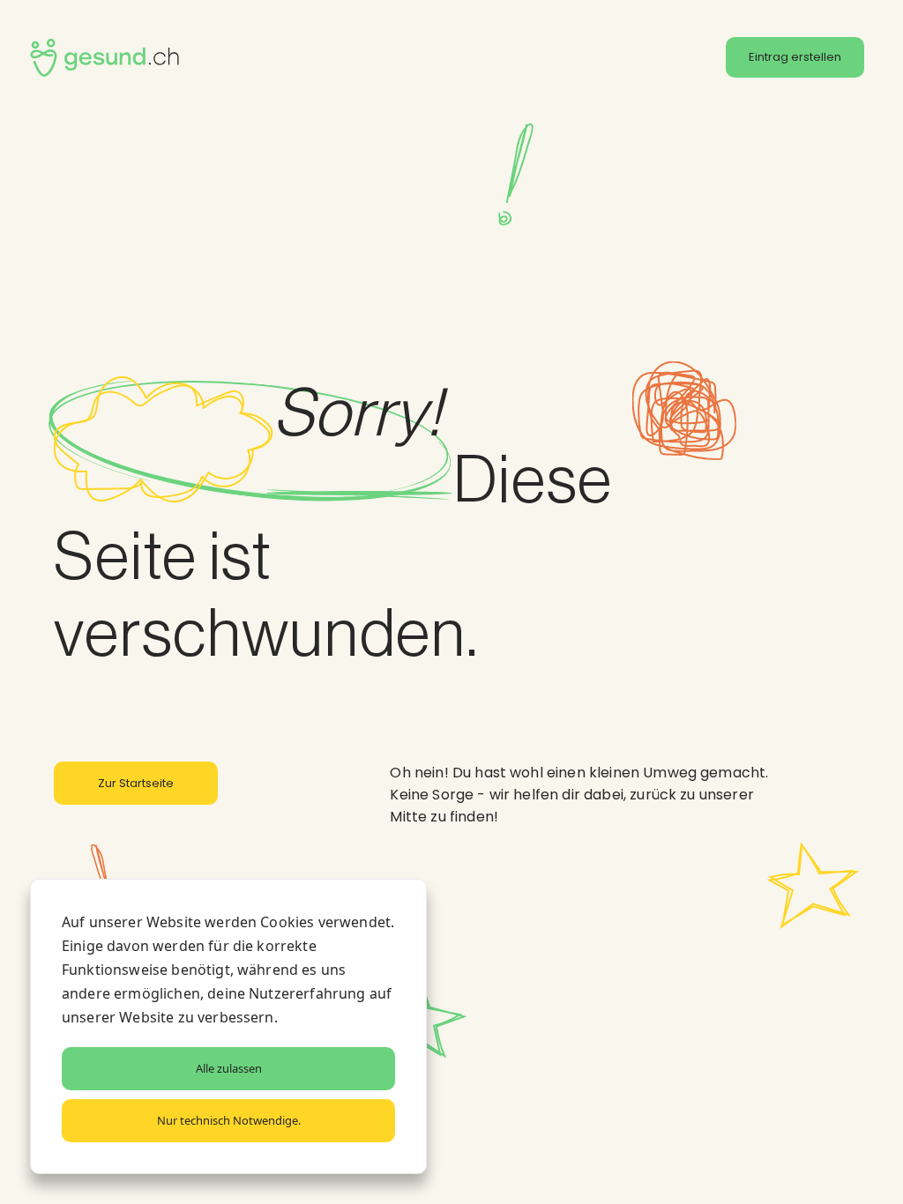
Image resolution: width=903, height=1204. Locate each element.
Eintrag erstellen (795, 56)
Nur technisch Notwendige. (229, 1120)
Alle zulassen (229, 1068)
